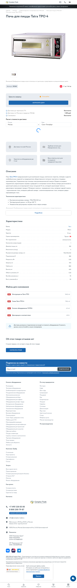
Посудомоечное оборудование (15, 393)
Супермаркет (44, 393)
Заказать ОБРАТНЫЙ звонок (18, 513)
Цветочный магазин (46, 413)
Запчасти (9, 445)
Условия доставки (11, 490)
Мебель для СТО (11, 420)
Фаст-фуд (43, 391)
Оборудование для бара (13, 397)
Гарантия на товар (11, 493)
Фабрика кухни (44, 418)
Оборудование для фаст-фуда (15, 402)
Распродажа (9, 386)
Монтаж (8, 478)
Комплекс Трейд (11, 449)
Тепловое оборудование (13, 388)
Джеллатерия (44, 409)
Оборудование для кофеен (14, 400)
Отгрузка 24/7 (10, 476)
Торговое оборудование (13, 438)
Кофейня (42, 404)
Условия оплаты (11, 488)
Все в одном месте (11, 469)
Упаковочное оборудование (14, 409)
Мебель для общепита (13, 443)
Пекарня (42, 402)
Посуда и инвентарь (12, 434)
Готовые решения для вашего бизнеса (17, 474)
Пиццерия (43, 395)
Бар (41, 397)
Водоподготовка (11, 411)
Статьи (8, 462)
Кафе (41, 388)
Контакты (9, 497)
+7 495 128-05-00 (17, 506)
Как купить (9, 484)
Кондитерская (44, 400)
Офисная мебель (11, 431)
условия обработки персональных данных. (38, 571)
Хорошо (38, 576)
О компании (9, 452)
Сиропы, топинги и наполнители (16, 436)
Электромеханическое (13, 395)
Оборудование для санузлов (14, 429)
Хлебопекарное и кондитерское (16, 391)
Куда (43, 122)
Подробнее (38, 213)
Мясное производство (46, 420)
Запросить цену (38, 103)
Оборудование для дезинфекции (16, 424)
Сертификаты (10, 459)
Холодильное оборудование (14, 404)
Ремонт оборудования (12, 480)
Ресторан (42, 386)
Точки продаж (10, 440)
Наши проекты (10, 455)
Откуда (10, 122)
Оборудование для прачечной (15, 427)
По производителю (46, 424)
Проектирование (11, 471)
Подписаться (64, 369)
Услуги (8, 465)
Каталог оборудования (13, 382)
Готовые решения (11, 457)
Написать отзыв (16, 350)
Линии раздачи (10, 415)
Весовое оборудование (13, 413)
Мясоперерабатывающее (14, 422)
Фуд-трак (43, 411)
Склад (41, 415)
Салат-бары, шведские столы (15, 418)
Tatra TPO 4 (13, 177)
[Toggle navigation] (70, 2)
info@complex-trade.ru (16, 518)
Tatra (69, 227)
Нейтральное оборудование (14, 406)
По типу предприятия (47, 382)
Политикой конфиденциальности (50, 373)
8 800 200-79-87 (16, 509)
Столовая (42, 406)
